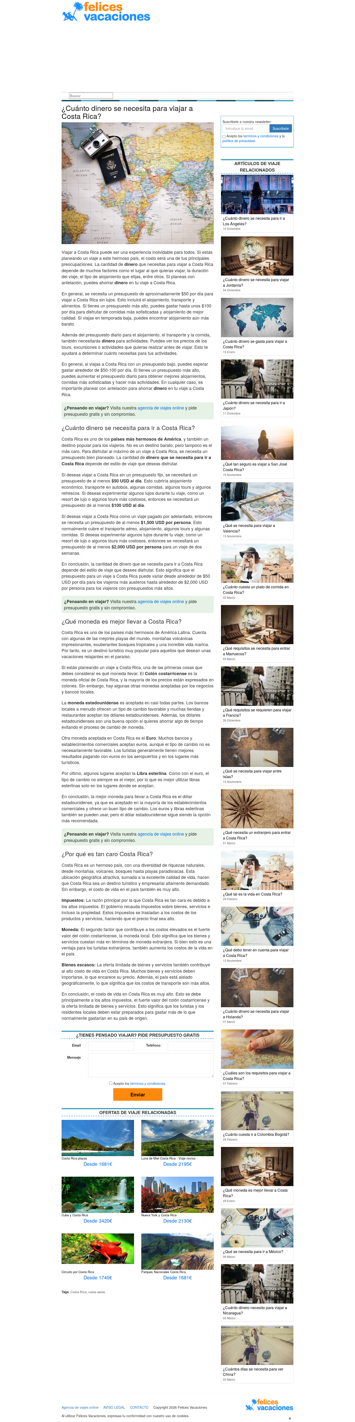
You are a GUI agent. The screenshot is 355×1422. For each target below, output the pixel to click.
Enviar (137, 1094)
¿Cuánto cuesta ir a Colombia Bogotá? (256, 1134)
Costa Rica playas (74, 1158)
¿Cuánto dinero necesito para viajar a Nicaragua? (255, 1310)
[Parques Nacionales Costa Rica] (177, 1254)
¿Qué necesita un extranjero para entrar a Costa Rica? (257, 835)
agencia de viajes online (161, 407)
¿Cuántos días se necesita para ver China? (253, 1371)
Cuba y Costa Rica (75, 1215)
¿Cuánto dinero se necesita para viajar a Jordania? (256, 282)
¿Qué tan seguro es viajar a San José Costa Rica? (255, 466)
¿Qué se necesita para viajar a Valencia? (249, 528)
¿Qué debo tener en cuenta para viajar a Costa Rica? (256, 952)
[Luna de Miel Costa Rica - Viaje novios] (177, 1137)
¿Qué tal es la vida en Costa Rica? (252, 894)
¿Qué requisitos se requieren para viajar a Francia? (257, 712)
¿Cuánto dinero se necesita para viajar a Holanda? (256, 1014)
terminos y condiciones (260, 135)
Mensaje (74, 1057)
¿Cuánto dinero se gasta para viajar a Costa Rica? (255, 344)
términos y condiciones (147, 1083)
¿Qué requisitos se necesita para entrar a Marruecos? (256, 650)
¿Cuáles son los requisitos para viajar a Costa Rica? (257, 1075)
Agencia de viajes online (80, 1407)
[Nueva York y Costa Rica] (177, 1194)
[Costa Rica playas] (98, 1144)
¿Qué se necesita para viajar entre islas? (252, 773)
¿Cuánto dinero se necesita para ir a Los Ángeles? (254, 220)
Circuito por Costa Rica (78, 1271)
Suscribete (281, 128)
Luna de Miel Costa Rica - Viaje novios (168, 1158)
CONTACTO (139, 1407)
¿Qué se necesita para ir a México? (253, 1251)
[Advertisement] (177, 57)
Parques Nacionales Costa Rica (163, 1271)
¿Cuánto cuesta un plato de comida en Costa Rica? (256, 589)
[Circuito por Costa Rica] (98, 1248)
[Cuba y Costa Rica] (98, 1200)
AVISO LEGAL (114, 1407)
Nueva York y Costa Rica (159, 1215)
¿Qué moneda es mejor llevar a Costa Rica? (255, 1192)
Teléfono (153, 1045)
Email (76, 1045)
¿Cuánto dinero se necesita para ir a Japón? (254, 405)
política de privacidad (238, 140)
